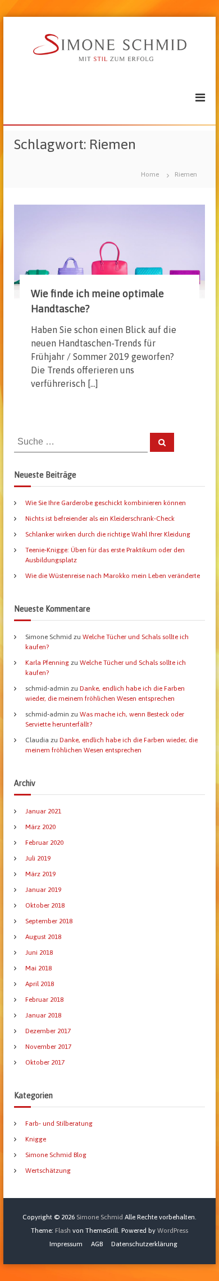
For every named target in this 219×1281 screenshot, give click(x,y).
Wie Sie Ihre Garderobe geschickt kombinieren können (105, 503)
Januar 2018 (43, 1015)
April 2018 (39, 984)
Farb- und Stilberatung (59, 1123)
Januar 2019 (43, 890)
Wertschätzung (48, 1170)
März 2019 (40, 874)
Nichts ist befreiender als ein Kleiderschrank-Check (100, 518)
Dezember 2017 (48, 1031)
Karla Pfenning (47, 663)
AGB (97, 1244)
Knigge (35, 1139)
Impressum (66, 1244)
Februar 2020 (44, 843)
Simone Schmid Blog (55, 1155)
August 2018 (43, 937)
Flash (63, 1230)
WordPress (172, 1230)
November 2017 (48, 1047)
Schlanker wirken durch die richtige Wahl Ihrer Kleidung (107, 534)
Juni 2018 (39, 952)
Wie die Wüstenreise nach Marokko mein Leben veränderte (112, 576)
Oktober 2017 (45, 1062)
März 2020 (40, 827)
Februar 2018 (44, 999)
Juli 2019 (38, 858)
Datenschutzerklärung (144, 1244)
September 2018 (48, 921)
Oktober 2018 (45, 905)
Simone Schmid (99, 1217)
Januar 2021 (43, 811)
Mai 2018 (38, 968)
